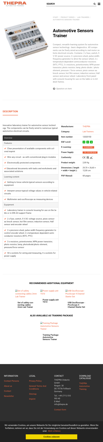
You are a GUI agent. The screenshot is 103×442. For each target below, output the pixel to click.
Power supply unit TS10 (51, 301)
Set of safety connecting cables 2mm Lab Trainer (26, 304)
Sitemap (32, 394)
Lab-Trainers (88, 131)
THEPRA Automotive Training (84, 386)
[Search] (94, 4)
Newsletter (9, 396)
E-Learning (88, 147)
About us (8, 386)
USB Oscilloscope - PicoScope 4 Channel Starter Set (76, 304)
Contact (7, 391)
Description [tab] (10, 111)
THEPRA (86, 126)
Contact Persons (11, 381)
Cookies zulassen (51, 437)
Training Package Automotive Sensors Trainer (50, 337)
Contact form (60, 409)
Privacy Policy (35, 381)
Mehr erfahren (54, 431)
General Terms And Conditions (37, 387)
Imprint (32, 399)
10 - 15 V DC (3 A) (90, 152)
